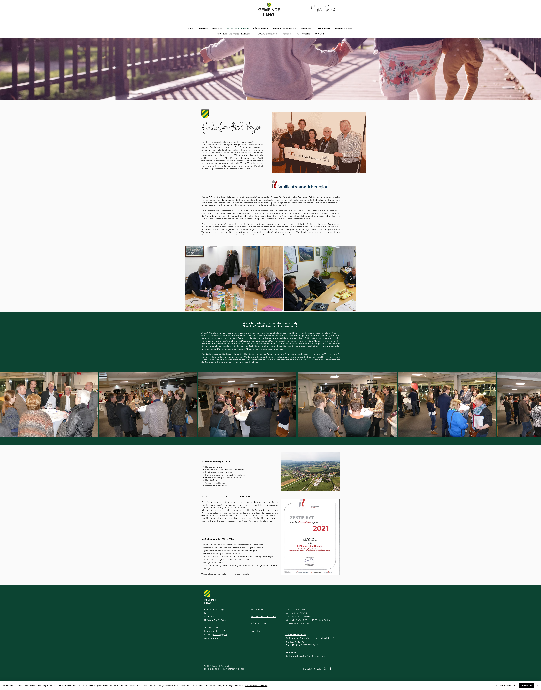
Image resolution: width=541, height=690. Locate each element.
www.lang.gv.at (211, 638)
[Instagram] (324, 669)
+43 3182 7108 (216, 627)
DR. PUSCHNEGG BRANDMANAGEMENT (224, 669)
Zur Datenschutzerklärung (256, 685)
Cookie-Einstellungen (505, 685)
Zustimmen (527, 685)
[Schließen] (537, 685)
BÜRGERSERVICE (259, 623)
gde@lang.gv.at (219, 634)
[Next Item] (351, 278)
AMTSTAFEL (257, 631)
